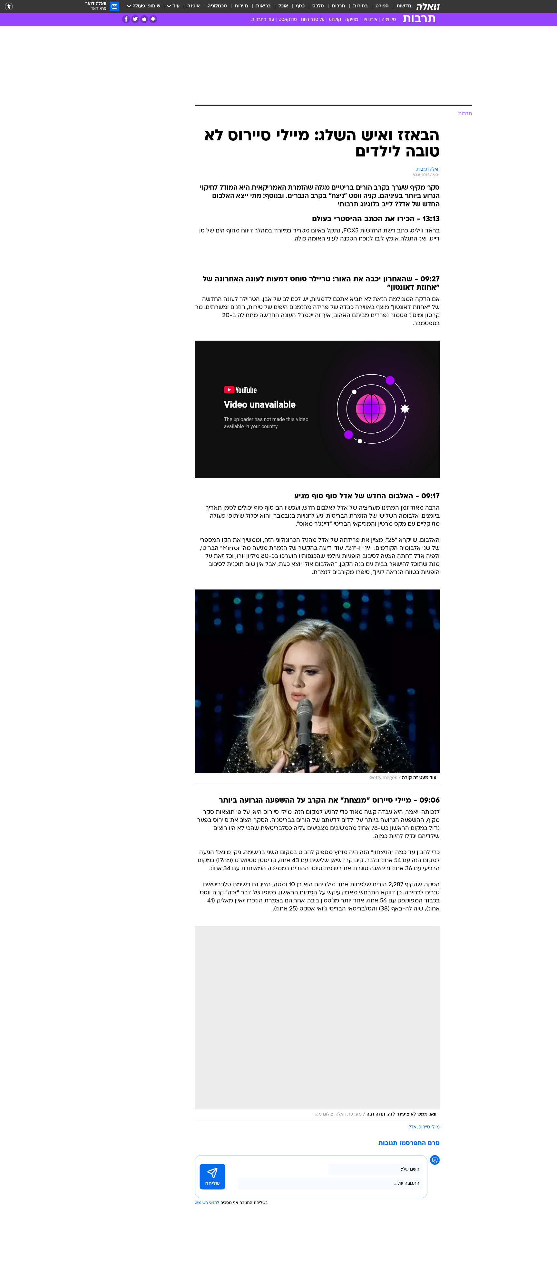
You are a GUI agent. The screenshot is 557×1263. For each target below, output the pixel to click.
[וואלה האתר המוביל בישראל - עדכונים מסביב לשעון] (428, 6)
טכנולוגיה (217, 6)
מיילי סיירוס (429, 1127)
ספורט (382, 6)
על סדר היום (313, 20)
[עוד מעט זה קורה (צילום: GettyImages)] (317, 686)
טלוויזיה (389, 20)
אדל (412, 1127)
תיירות (241, 6)
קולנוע (335, 20)
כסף (300, 6)
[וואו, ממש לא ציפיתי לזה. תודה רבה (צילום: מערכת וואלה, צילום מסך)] (317, 1023)
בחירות (360, 6)
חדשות (403, 6)
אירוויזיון (369, 20)
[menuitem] (400, 6)
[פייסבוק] (126, 19)
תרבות (338, 6)
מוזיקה (351, 20)
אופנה (193, 6)
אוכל (283, 6)
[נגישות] (9, 7)
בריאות (263, 6)
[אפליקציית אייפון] (144, 19)
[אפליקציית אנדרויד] (153, 19)
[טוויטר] (135, 19)
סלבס (318, 6)
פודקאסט (287, 20)
